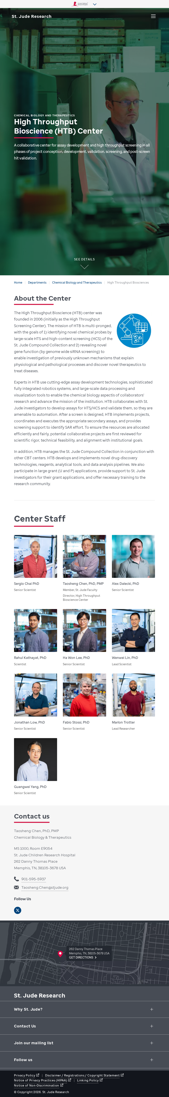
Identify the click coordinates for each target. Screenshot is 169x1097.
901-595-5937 (33, 878)
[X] (17, 910)
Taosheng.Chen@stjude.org (44, 887)
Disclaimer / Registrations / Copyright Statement (82, 1075)
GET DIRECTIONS (81, 957)
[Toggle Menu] (153, 16)
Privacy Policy (24, 1075)
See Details (84, 259)
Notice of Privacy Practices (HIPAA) (40, 1080)
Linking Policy (88, 1080)
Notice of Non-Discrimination (36, 1085)
